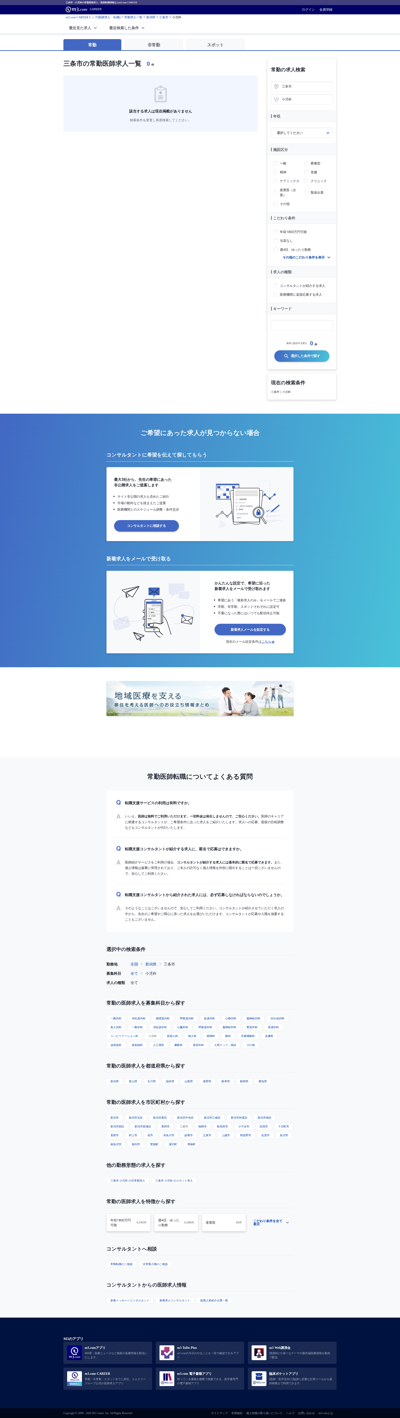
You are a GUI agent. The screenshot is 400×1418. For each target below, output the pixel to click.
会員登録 (325, 9)
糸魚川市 (168, 1135)
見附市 (114, 1135)
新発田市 (222, 1126)
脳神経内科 (253, 1018)
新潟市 (114, 1118)
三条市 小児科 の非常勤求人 (127, 1180)
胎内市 (136, 1144)
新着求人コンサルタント (174, 1300)
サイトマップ (219, 1413)
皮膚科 (269, 1036)
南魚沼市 (116, 1144)
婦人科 (192, 1036)
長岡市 (165, 1126)
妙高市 (188, 1135)
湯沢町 (173, 1144)
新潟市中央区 (185, 1118)
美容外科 (198, 1045)
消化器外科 (160, 1027)
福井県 (170, 1081)
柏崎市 (202, 1126)
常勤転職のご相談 (121, 1264)
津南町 (191, 1144)
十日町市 (283, 1126)
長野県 (207, 1081)
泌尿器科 (116, 1045)
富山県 (133, 1081)
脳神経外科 (229, 1027)
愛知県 (263, 1081)
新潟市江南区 (212, 1118)
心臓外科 (182, 1027)
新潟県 (150, 964)
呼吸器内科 (187, 1018)
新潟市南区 (265, 1118)
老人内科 (116, 1027)
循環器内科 (163, 1018)
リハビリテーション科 (124, 1036)
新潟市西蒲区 (142, 1126)
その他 (251, 1045)
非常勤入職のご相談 (155, 1264)
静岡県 (244, 1081)
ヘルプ (290, 1413)
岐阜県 (226, 1081)
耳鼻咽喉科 (248, 1036)
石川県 (151, 1081)
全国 (134, 964)
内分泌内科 (277, 1018)
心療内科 (230, 1018)
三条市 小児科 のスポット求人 (174, 1180)
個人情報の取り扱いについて (264, 1413)
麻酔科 (178, 1045)
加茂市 (263, 1126)
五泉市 (207, 1135)
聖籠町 (154, 1144)
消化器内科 (139, 1018)
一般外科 (137, 1027)
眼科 (228, 1036)
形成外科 (273, 1027)
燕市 (150, 1135)
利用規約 (237, 1413)
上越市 (226, 1135)
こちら (266, 641)
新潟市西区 (117, 1126)
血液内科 (209, 1018)
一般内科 (116, 1018)
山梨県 (188, 1081)
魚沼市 (284, 1135)
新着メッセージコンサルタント (129, 1300)
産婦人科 (172, 1036)
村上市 (133, 1135)
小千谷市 (243, 1126)
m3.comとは (326, 1413)
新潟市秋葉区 (239, 1118)
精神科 (211, 1036)
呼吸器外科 (205, 1027)
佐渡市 (265, 1135)
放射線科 (137, 1045)
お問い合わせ (306, 1413)
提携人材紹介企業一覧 (214, 1300)
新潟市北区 (136, 1118)
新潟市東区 (160, 1118)
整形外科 (252, 1027)
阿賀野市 (245, 1135)
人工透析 (158, 1045)
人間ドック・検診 (225, 1045)
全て (134, 973)
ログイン (308, 9)
